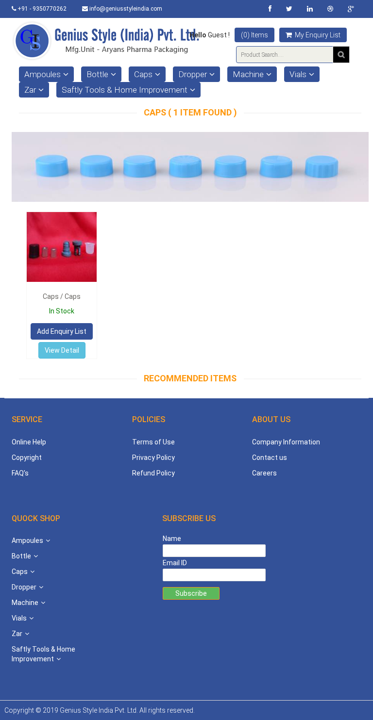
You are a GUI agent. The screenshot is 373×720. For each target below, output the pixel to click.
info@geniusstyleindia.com (125, 8)
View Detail (62, 350)
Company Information (286, 442)
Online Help (29, 442)
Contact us (269, 457)
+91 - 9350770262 (41, 8)
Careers (264, 473)
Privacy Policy (153, 457)
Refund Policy (153, 473)
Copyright (27, 457)
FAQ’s (20, 473)
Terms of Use (153, 442)
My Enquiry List (316, 35)
